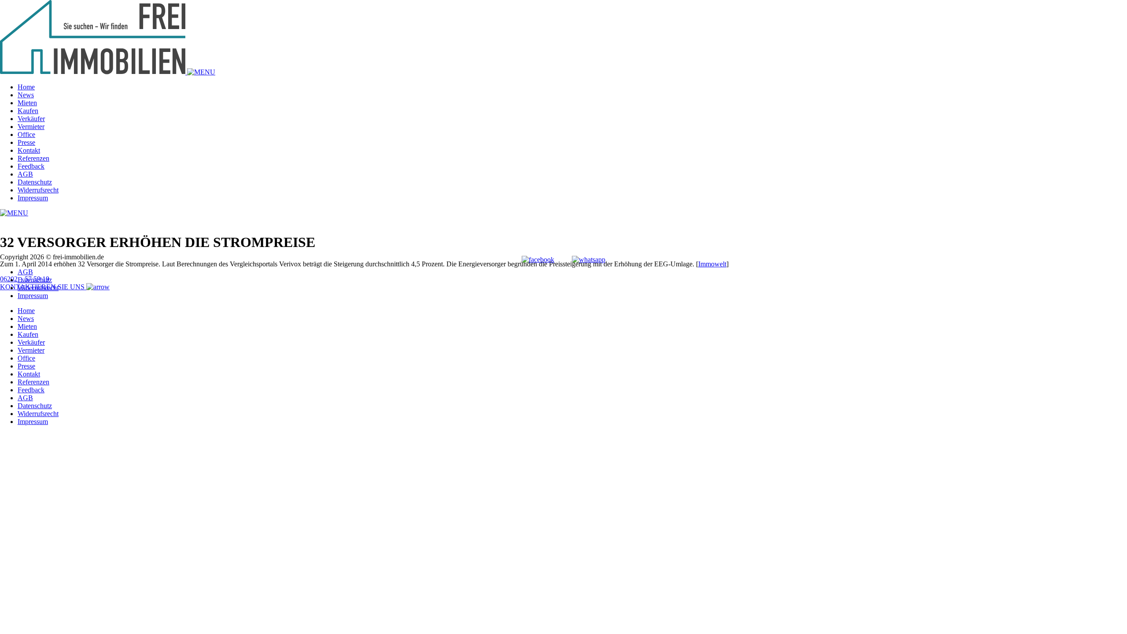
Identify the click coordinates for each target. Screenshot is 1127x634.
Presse (26, 142)
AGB (25, 174)
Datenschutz (35, 182)
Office (26, 134)
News (26, 95)
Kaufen (28, 110)
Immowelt (712, 264)
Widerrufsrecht (38, 190)
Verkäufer (31, 118)
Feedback (31, 166)
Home (26, 87)
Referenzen (33, 158)
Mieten (27, 103)
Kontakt (29, 150)
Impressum (33, 198)
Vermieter (31, 126)
